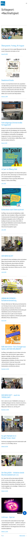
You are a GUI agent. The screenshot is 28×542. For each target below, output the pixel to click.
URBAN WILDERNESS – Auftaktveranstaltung (9, 299)
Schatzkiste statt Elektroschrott (12, 209)
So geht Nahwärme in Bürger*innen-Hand (8, 437)
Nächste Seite (23, 535)
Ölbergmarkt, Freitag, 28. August (12, 46)
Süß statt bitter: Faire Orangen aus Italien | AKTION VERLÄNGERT (13, 348)
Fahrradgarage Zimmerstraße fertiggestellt (11, 124)
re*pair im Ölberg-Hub (9, 169)
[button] (25, 513)
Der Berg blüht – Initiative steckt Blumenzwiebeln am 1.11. (12, 473)
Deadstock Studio (7, 80)
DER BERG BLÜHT (7, 256)
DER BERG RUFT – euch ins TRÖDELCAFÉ (10, 396)
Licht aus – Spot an (8, 517)
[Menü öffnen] (26, 3)
